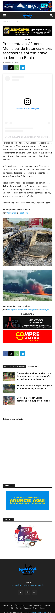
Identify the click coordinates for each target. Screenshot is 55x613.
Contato (43, 608)
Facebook (23, 213)
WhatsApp (44, 309)
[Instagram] (27, 592)
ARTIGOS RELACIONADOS (14, 367)
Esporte (19, 608)
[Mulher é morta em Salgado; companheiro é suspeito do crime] (9, 400)
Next (49, 31)
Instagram (12, 213)
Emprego (27, 608)
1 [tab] (26, 39)
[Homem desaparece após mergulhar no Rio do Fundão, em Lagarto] (9, 388)
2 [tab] (29, 39)
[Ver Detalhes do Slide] (27, 31)
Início (4, 21)
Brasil (35, 608)
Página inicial (7, 605)
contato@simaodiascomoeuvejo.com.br (27, 585)
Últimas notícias (20, 605)
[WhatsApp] (16, 67)
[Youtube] (34, 592)
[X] (11, 67)
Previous (5, 31)
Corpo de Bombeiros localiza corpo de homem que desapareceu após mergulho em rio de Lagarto (34, 376)
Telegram (32, 309)
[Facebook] (5, 67)
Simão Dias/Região (35, 605)
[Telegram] (22, 67)
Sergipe (47, 605)
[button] (4, 15)
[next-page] (8, 410)
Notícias (12, 21)
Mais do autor (33, 367)
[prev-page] (4, 410)
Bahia (19, 21)
